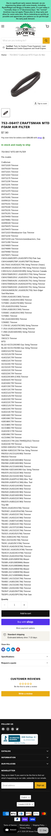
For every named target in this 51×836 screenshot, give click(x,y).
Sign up (40, 785)
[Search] (46, 41)
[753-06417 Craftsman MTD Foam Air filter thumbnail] (5, 113)
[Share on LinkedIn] (13, 649)
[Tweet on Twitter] (8, 649)
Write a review (25, 694)
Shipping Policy (38, 825)
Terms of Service (10, 825)
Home (4, 55)
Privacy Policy (25, 828)
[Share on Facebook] (3, 649)
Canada (24, 804)
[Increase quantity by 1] (24, 605)
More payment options (25, 628)
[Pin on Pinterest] (18, 649)
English (24, 797)
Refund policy (24, 825)
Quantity (4, 599)
